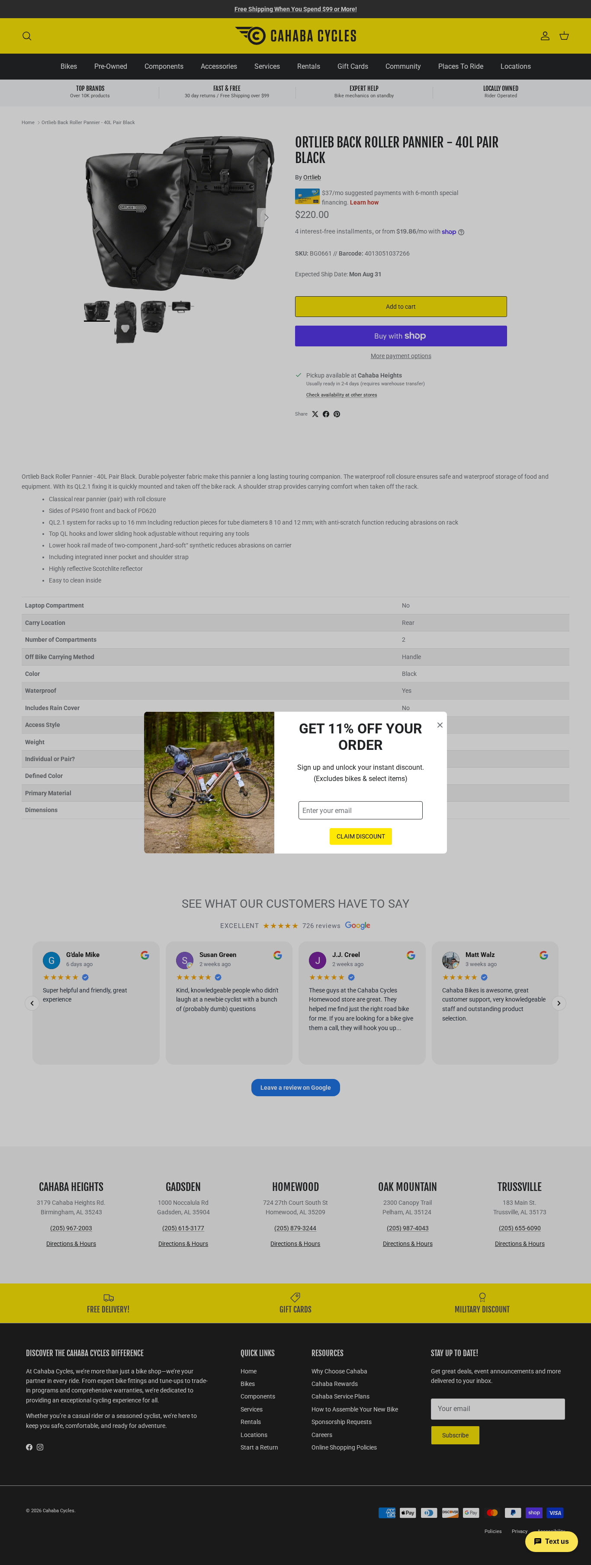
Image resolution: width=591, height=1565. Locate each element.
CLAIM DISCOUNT (361, 836)
